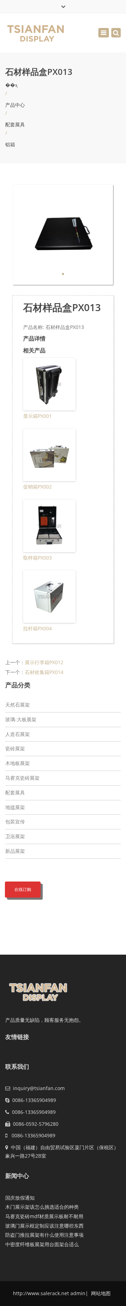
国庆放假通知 (20, 1197)
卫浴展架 (15, 836)
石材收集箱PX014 (44, 672)
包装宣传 (15, 821)
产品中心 (15, 104)
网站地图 (100, 1293)
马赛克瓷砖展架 (22, 777)
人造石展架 (17, 734)
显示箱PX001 (37, 416)
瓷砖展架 (15, 748)
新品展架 (15, 851)
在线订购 (22, 889)
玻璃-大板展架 (20, 719)
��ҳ (11, 85)
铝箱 (10, 144)
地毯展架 (15, 807)
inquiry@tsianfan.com (39, 1088)
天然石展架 (17, 704)
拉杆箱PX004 (37, 628)
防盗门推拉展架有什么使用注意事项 (44, 1234)
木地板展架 (17, 763)
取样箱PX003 (37, 557)
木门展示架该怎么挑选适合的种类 (42, 1206)
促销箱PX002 (37, 486)
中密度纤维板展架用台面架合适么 (42, 1244)
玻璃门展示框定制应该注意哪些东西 (44, 1225)
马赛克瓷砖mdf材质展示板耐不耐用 (44, 1216)
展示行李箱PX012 (44, 662)
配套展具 (15, 124)
